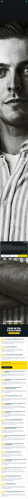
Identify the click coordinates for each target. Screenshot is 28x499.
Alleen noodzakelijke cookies (5, 255)
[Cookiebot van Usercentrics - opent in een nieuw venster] (24, 242)
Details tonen (24, 253)
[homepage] (2, 2)
